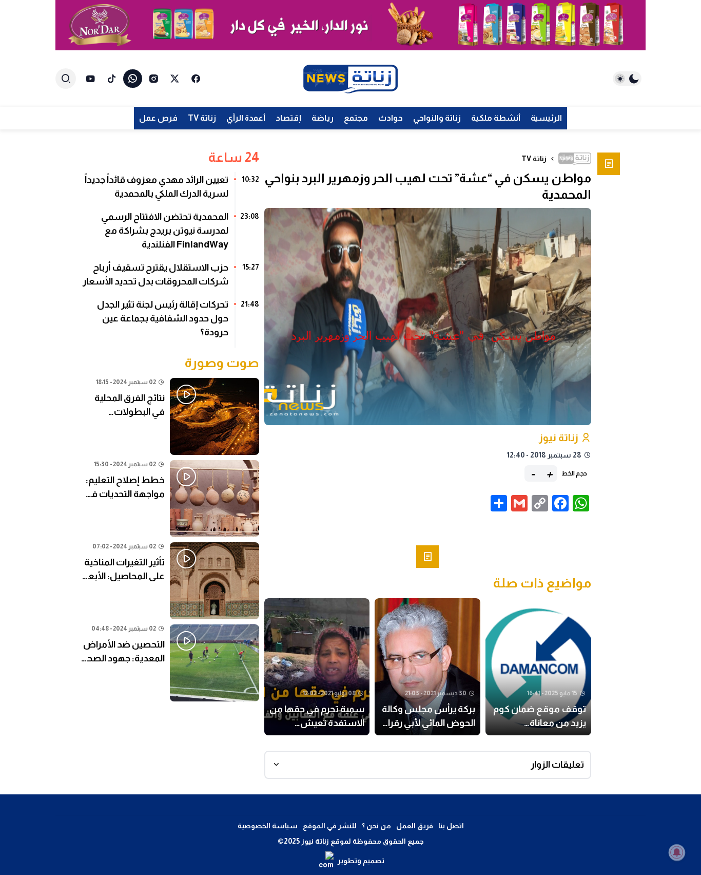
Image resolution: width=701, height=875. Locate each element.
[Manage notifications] (677, 852)
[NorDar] (350, 25)
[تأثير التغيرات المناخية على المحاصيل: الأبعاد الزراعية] (170, 580)
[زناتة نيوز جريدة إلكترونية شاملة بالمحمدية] (350, 79)
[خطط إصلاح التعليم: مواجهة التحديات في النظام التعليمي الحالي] (170, 498)
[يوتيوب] (90, 78)
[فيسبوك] (195, 78)
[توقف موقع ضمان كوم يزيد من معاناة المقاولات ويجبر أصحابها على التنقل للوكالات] (538, 667)
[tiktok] (111, 78)
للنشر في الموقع (330, 826)
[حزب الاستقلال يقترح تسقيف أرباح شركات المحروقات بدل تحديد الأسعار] (170, 278)
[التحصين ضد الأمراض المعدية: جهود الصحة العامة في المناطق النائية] (170, 662)
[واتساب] (132, 78)
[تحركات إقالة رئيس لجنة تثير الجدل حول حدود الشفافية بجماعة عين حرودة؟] (170, 322)
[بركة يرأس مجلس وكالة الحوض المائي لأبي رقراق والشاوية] (427, 667)
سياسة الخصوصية (268, 826)
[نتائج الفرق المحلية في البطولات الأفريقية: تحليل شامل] (170, 416)
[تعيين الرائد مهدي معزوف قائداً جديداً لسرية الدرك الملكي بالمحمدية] (170, 190)
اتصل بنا (451, 826)
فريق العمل (414, 826)
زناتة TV (534, 159)
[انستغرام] (153, 78)
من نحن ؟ (376, 826)
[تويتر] (174, 78)
